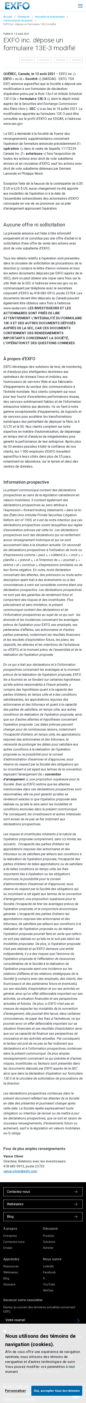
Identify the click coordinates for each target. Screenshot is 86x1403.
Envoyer (78, 1321)
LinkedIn (48, 1266)
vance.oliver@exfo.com (20, 1171)
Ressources (11, 1266)
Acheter (48, 1247)
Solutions (49, 1241)
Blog (6, 1278)
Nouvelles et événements (50, 16)
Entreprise (23, 16)
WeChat (48, 1290)
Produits (61, 60)
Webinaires (10, 1272)
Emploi (7, 1247)
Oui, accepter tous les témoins (57, 1391)
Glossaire (9, 1284)
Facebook (49, 1272)
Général (76, 60)
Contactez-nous (14, 1241)
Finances (44, 60)
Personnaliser (15, 1391)
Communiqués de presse (18, 20)
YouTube (49, 1284)
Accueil (7, 16)
